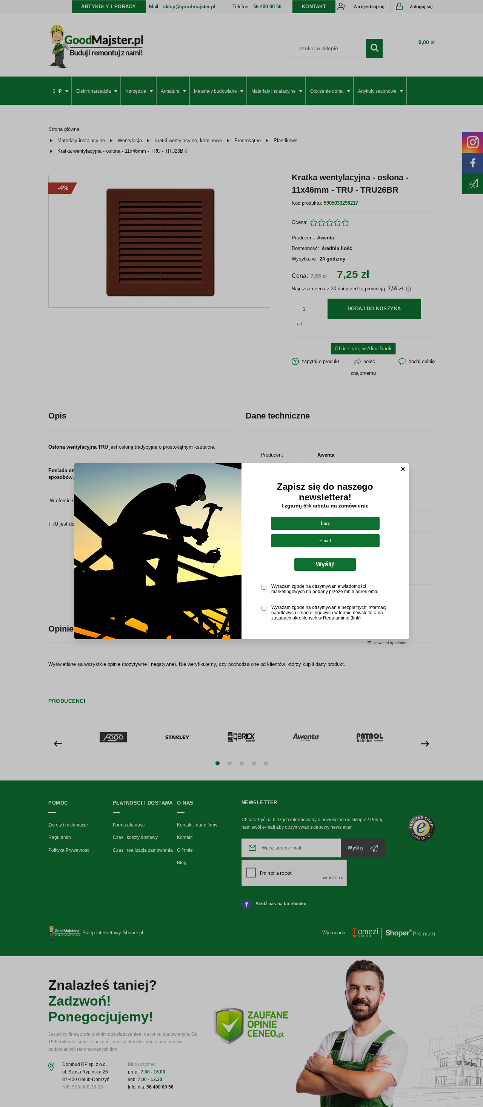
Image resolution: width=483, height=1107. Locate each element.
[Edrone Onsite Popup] (241, 553)
